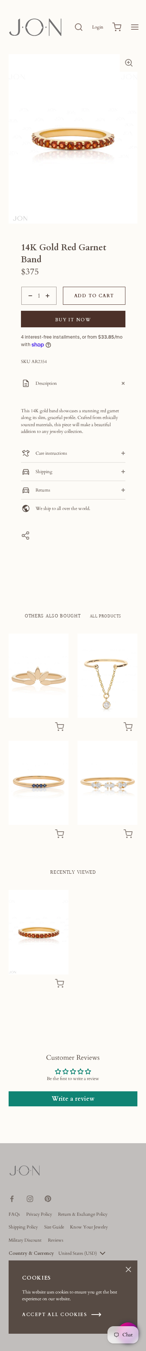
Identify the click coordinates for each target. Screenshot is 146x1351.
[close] (79, 27)
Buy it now (73, 320)
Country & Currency (31, 1253)
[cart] (117, 27)
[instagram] (30, 1199)
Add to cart (94, 296)
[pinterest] (48, 1199)
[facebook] (12, 1199)
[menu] (135, 27)
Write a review (73, 1099)
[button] (129, 63)
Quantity (29, 308)
